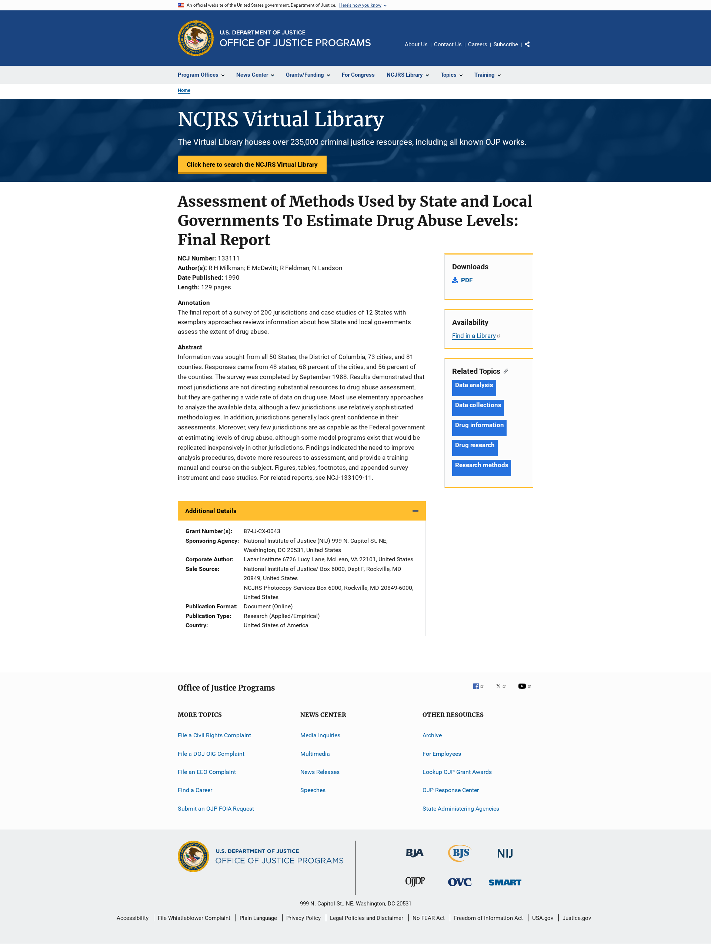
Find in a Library (474, 335)
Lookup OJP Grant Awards (457, 771)
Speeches (313, 790)
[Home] (295, 38)
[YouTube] (526, 691)
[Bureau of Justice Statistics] (460, 863)
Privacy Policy (303, 918)
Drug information (479, 425)
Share (533, 50)
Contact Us (448, 44)
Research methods (481, 465)
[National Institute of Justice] (505, 859)
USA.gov (542, 918)
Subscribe (506, 44)
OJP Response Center (451, 790)
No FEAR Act (429, 918)
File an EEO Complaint (207, 771)
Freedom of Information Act (488, 918)
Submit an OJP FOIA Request (216, 808)
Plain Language (258, 918)
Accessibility (132, 918)
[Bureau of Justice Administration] (415, 858)
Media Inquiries (320, 735)
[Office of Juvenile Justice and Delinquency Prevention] (415, 888)
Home (184, 90)
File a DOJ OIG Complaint (211, 753)
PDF (467, 280)
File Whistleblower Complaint (194, 918)
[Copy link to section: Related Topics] (504, 370)
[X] (503, 691)
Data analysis (474, 385)
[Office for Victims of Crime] (460, 887)
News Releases (320, 771)
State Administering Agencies (461, 808)
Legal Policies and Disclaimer (366, 918)
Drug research (475, 445)
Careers (477, 44)
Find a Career (195, 790)
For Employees (442, 753)
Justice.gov (577, 918)
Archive (432, 735)
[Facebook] (481, 691)
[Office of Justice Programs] (196, 38)
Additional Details (211, 511)
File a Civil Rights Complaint (214, 735)
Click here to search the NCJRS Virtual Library (252, 164)
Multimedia (315, 753)
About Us (416, 44)
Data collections (478, 405)
